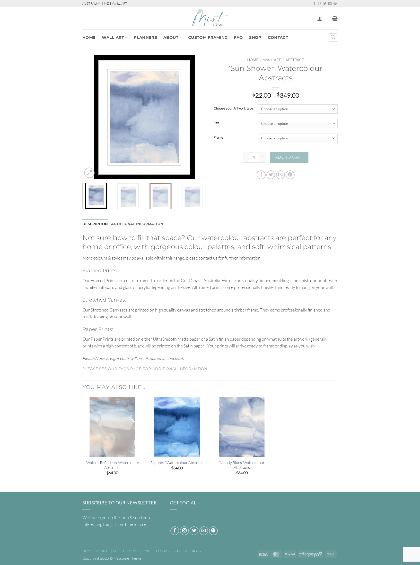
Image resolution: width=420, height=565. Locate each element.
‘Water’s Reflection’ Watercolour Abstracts (112, 465)
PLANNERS (145, 37)
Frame (218, 137)
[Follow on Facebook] (314, 4)
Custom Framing (208, 37)
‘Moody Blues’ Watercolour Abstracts (241, 465)
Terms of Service (136, 551)
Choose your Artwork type (233, 108)
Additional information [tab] (137, 224)
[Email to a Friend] (280, 174)
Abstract (295, 60)
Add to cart (289, 157)
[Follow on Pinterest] (335, 4)
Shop (255, 37)
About (171, 37)
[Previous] (91, 117)
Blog (196, 551)
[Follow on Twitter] (324, 4)
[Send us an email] (330, 4)
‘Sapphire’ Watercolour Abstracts (177, 462)
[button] (319, 18)
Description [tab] (95, 224)
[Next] (197, 117)
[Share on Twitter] (270, 174)
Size (216, 123)
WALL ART (113, 37)
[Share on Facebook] (261, 174)
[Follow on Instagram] (319, 4)
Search (182, 551)
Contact (278, 37)
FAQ (238, 37)
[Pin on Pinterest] (290, 174)
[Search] (333, 37)
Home (89, 37)
